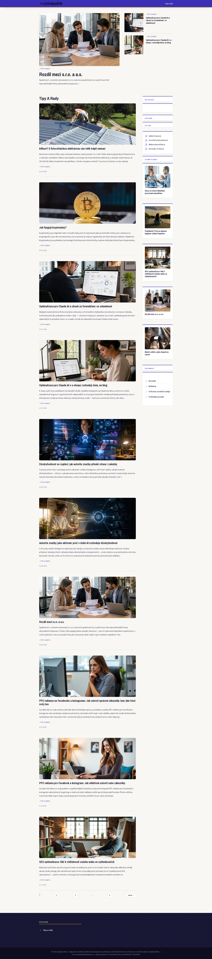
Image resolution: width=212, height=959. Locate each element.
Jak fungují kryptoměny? (52, 227)
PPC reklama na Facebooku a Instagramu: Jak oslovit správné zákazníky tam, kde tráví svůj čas (87, 702)
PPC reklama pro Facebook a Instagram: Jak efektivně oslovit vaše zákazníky (82, 783)
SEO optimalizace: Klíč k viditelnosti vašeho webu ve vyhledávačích (76, 862)
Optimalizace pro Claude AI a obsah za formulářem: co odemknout (158, 20)
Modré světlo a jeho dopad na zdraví (157, 353)
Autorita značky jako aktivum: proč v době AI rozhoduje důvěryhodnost (78, 543)
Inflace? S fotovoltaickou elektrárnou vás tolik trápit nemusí (72, 148)
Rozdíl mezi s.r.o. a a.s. (60, 74)
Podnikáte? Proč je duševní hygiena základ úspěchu (156, 232)
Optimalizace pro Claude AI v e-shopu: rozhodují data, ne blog (159, 41)
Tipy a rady (169, 4)
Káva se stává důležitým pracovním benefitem (155, 192)
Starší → (131, 895)
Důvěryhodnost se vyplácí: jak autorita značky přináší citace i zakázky (78, 464)
